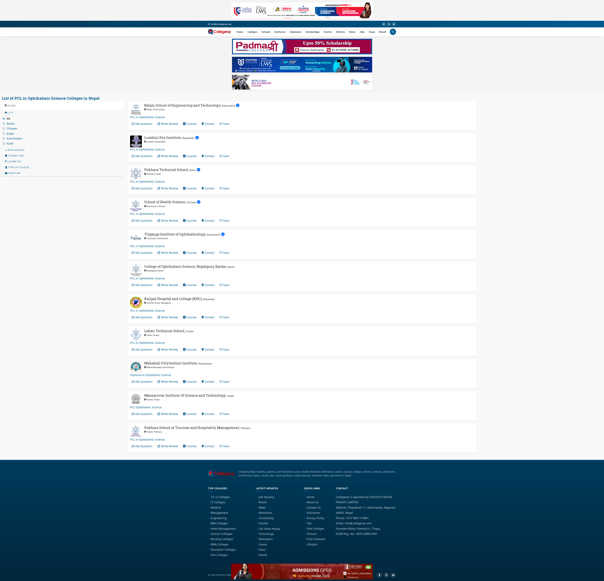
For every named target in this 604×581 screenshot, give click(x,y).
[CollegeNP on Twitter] (389, 24)
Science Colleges (221, 534)
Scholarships (312, 31)
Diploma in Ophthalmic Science (150, 375)
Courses (191, 124)
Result (382, 31)
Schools (266, 31)
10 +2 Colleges (220, 497)
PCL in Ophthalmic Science (147, 117)
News (352, 31)
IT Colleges (218, 502)
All (8, 118)
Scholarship (266, 518)
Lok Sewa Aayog (269, 528)
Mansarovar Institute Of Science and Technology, (189, 395)
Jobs (362, 31)
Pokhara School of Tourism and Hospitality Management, (197, 427)
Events (328, 31)
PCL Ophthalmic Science (146, 407)
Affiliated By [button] (16, 150)
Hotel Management (223, 528)
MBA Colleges (220, 544)
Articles (340, 31)
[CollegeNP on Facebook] (384, 24)
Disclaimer (313, 513)
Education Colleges (223, 549)
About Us (313, 502)
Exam (372, 31)
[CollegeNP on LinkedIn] (394, 24)
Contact (209, 124)
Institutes (279, 31)
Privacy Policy (315, 518)
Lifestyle (312, 544)
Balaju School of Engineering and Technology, (189, 105)
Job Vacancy (266, 497)
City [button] (10, 112)
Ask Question (143, 124)
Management (219, 513)
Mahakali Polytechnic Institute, (178, 363)
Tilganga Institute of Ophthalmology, (182, 234)
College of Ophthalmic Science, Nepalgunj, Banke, (189, 266)
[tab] (63, 113)
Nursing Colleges (222, 539)
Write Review (169, 124)
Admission (295, 31)
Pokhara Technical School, (170, 169)
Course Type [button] (15, 155)
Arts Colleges (219, 555)
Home (240, 31)
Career (263, 544)
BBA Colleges (219, 523)
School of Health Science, (170, 202)
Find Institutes (316, 539)
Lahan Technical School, (168, 331)
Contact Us (314, 507)
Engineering (219, 518)
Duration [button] (13, 173)
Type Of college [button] (18, 167)
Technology (266, 534)
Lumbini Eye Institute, (169, 137)
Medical (216, 507)
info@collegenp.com (221, 24)
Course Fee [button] (14, 161)
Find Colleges (315, 528)
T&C (309, 523)
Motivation (266, 539)
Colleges (252, 31)
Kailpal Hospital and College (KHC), (179, 298)
